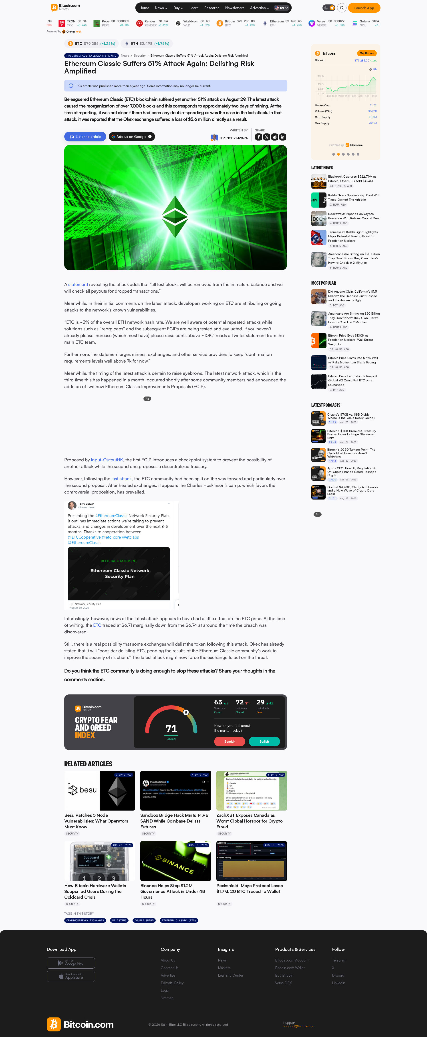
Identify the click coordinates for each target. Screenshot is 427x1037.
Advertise (258, 8)
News (159, 8)
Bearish (229, 741)
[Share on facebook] (258, 137)
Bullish (264, 741)
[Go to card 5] (353, 154)
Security (140, 55)
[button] (150, 136)
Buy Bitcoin (284, 975)
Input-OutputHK (107, 459)
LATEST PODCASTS (325, 405)
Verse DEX (283, 983)
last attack (121, 478)
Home (144, 8)
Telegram (339, 960)
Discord (338, 975)
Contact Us (169, 968)
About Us (168, 960)
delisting (119, 920)
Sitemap (167, 998)
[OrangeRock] (71, 31)
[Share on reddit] (274, 137)
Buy (177, 8)
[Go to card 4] (348, 154)
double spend (144, 920)
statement (78, 284)
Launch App (364, 8)
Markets (224, 968)
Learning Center (230, 975)
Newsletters (234, 8)
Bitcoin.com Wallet (290, 968)
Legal (165, 990)
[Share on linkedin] (282, 137)
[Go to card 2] (338, 154)
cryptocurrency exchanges (85, 920)
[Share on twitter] (266, 137)
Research (212, 8)
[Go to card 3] (343, 154)
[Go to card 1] (333, 154)
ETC (97, 625)
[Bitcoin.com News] (65, 8)
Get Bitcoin (367, 53)
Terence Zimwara (234, 138)
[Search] (341, 7)
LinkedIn (338, 983)
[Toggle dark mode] (328, 7)
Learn (194, 8)
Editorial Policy (172, 983)
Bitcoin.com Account (292, 960)
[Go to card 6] (358, 154)
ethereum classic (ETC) (179, 920)
